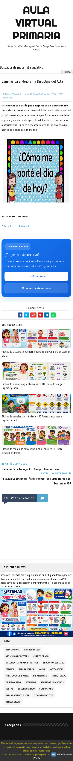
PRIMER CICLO (40, 675)
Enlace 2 (24, 226)
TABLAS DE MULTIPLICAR (17, 695)
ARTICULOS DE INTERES (17, 656)
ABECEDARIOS (12, 649)
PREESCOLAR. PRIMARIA (17, 675)
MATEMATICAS (56, 669)
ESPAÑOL (10, 669)
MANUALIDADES (26, 669)
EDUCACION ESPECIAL (53, 662)
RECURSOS (30, 682)
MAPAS (42, 669)
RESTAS (9, 688)
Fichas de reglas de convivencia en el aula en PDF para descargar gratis (32, 450)
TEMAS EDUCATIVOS (43, 695)
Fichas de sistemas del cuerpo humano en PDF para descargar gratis (36, 353)
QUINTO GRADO (13, 682)
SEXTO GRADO (46, 688)
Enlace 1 (6, 226)
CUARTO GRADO (40, 656)
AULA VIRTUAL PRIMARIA (36, 23)
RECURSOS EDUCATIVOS (44, 93)
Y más (37, 758)
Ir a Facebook (36, 276)
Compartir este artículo (36, 288)
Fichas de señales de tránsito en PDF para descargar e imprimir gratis (32, 418)
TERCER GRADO (13, 702)
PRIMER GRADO (59, 675)
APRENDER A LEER (32, 649)
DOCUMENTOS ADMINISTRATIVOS (22, 662)
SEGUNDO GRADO (26, 688)
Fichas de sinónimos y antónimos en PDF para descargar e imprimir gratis (34, 386)
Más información (64, 754)
